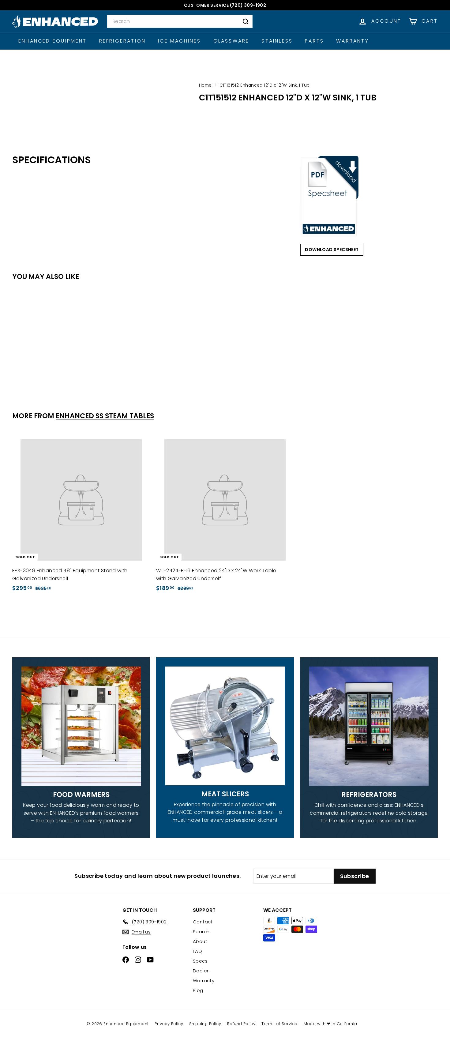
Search (201, 931)
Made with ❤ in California (330, 1024)
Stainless (277, 40)
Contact (203, 922)
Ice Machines (179, 40)
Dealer (200, 970)
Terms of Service (279, 1024)
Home (206, 85)
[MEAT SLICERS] (225, 726)
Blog (198, 990)
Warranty (352, 40)
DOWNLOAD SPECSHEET (331, 249)
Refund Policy (241, 1024)
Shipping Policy (205, 1024)
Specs (200, 961)
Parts (314, 40)
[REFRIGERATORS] (369, 726)
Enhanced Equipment (52, 40)
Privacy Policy (169, 1024)
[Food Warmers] (81, 726)
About (200, 941)
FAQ (197, 951)
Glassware (231, 40)
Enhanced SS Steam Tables (105, 416)
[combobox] (180, 21)
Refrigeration (122, 40)
